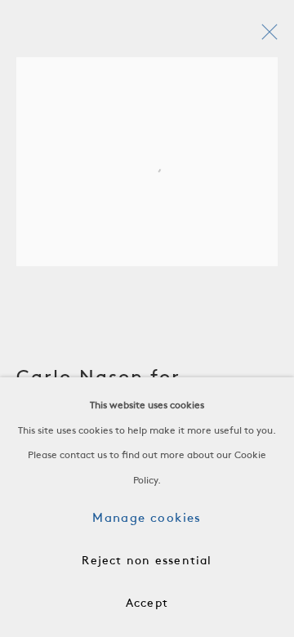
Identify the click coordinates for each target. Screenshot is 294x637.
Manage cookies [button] (146, 518)
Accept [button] (147, 604)
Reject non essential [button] (147, 561)
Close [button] (265, 36)
